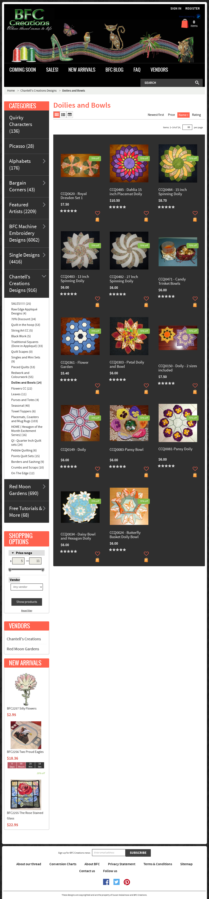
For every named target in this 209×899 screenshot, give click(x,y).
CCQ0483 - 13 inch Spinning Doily (75, 279)
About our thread (28, 864)
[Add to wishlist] (97, 213)
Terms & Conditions (157, 864)
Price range (24, 553)
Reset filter (26, 610)
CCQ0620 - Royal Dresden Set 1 (74, 196)
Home (11, 91)
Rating (196, 115)
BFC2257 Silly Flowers (22, 708)
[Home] (29, 20)
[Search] (197, 83)
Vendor (15, 580)
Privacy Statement (121, 864)
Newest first (156, 115)
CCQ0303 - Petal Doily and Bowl (127, 364)
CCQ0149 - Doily (73, 450)
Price (171, 115)
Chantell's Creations (24, 639)
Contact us (87, 871)
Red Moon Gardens (23, 649)
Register (192, 9)
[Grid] (56, 115)
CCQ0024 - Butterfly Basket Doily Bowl (125, 535)
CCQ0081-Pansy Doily (175, 449)
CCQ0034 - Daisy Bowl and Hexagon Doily (78, 536)
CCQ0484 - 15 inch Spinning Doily (172, 192)
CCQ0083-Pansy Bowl (126, 450)
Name (183, 115)
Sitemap (186, 864)
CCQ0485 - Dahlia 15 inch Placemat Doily (126, 192)
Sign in (175, 9)
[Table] (70, 115)
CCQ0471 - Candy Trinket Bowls (172, 281)
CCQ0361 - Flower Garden (75, 365)
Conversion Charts (62, 864)
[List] (63, 115)
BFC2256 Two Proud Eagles (25, 752)
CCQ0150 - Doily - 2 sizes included (177, 368)
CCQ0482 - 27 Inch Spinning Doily (124, 279)
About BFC (92, 864)
